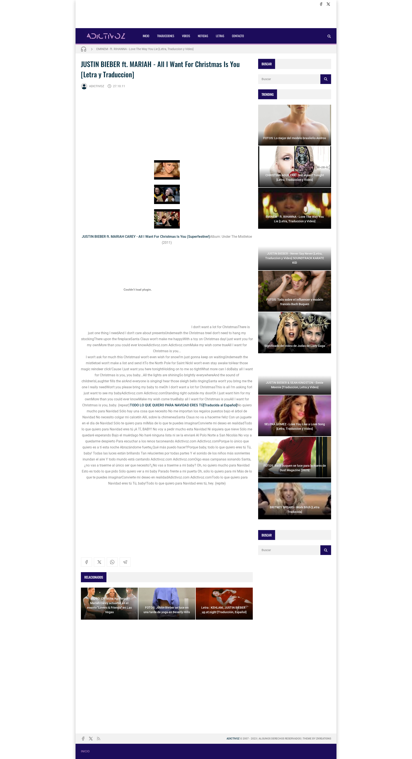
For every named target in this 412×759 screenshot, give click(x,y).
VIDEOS (186, 36)
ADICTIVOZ (96, 86)
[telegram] (125, 562)
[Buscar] (329, 36)
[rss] (98, 739)
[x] (328, 4)
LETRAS (220, 36)
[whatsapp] (112, 562)
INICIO (146, 36)
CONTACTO (238, 36)
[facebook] (321, 4)
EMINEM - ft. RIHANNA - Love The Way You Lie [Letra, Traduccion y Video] (145, 49)
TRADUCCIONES (165, 36)
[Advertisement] (206, 17)
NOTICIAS (203, 36)
